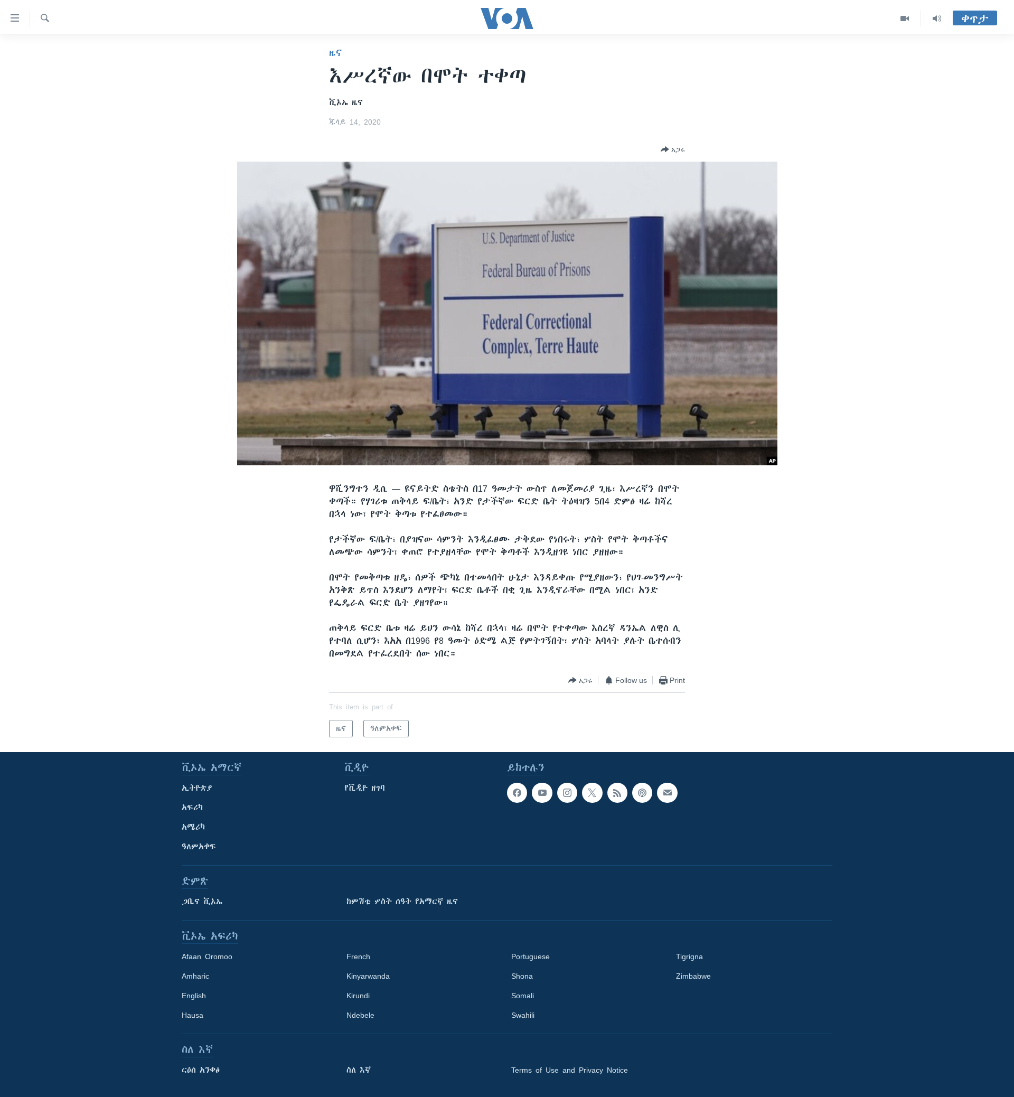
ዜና (335, 53)
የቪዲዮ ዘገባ (364, 788)
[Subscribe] (667, 793)
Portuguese (530, 956)
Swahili (522, 1015)
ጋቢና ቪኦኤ (202, 901)
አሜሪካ (193, 827)
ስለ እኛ (358, 1070)
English (194, 995)
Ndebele (360, 1015)
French (358, 956)
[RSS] (617, 793)
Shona (522, 976)
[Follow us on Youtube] (542, 793)
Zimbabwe (693, 976)
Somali (522, 995)
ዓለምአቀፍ (199, 846)
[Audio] (937, 18)
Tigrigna (689, 956)
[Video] (905, 18)
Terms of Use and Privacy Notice (569, 1070)
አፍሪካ (192, 807)
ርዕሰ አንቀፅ (201, 1070)
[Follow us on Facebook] (517, 793)
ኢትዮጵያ (197, 788)
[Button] (673, 149)
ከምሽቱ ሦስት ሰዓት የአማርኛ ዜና (402, 901)
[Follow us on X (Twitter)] (592, 793)
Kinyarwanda (368, 976)
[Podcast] (642, 793)
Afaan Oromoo (207, 956)
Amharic (195, 976)
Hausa (192, 1015)
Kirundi (358, 995)
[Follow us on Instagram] (567, 793)
